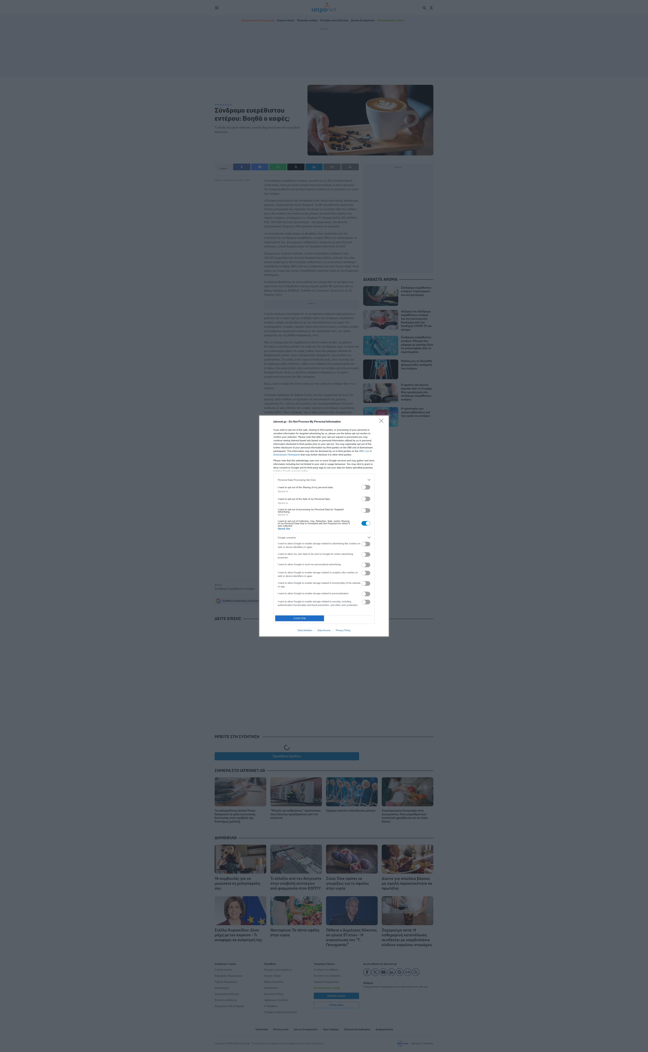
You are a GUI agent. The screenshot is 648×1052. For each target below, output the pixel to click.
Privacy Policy (343, 630)
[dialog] (324, 526)
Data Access (324, 630)
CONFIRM (299, 618)
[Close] (382, 422)
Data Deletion (305, 630)
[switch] (365, 487)
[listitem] (324, 480)
